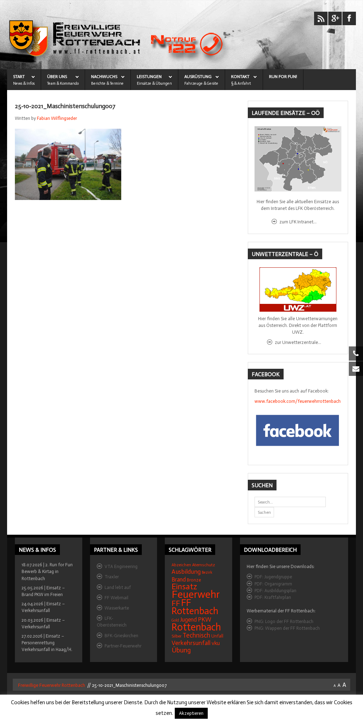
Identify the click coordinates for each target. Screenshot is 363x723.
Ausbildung (186, 571)
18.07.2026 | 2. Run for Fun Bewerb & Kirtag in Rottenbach (47, 571)
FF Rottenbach (195, 607)
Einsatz (184, 586)
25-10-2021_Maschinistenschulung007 (65, 106)
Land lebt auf (118, 587)
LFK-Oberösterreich (112, 622)
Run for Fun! (283, 76)
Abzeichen (181, 564)
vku (216, 643)
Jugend (188, 619)
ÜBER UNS (57, 76)
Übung (181, 650)
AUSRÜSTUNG (198, 76)
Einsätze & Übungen (154, 83)
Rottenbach (196, 627)
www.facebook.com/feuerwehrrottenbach (298, 401)
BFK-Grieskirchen (121, 635)
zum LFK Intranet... (298, 221)
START (19, 76)
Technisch (196, 635)
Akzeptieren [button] (191, 713)
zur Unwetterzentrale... (298, 342)
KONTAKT (240, 76)
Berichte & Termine (107, 83)
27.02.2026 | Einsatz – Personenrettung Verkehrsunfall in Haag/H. (47, 642)
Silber (177, 636)
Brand (179, 579)
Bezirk (207, 572)
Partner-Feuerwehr (123, 646)
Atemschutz (203, 564)
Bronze (194, 580)
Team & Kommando (63, 83)
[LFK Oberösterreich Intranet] (298, 158)
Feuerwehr (196, 594)
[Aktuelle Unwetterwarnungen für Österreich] (298, 289)
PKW (204, 619)
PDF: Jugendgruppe (273, 576)
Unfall (217, 636)
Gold (175, 620)
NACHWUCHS (104, 76)
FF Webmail (116, 597)
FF (176, 603)
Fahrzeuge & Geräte (201, 83)
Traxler (112, 576)
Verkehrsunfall (191, 643)
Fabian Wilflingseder (57, 118)
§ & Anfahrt (241, 83)
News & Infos (24, 83)
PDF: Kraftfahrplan (273, 597)
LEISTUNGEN (149, 76)
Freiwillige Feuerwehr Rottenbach (51, 685)
